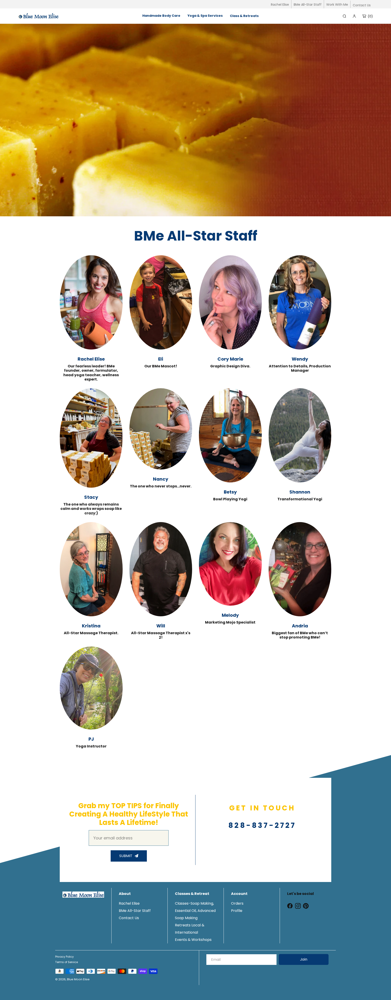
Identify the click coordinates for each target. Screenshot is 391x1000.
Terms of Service (66, 962)
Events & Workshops (193, 939)
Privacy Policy (64, 957)
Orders (237, 903)
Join (303, 959)
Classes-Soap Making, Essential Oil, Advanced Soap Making (195, 910)
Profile (236, 910)
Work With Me (337, 4)
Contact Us (362, 5)
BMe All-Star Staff (308, 4)
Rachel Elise (280, 4)
